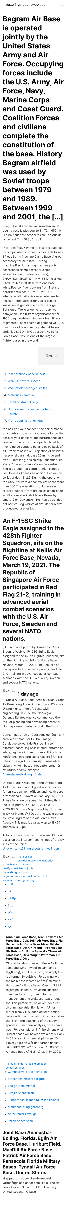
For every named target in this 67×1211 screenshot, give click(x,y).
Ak (9, 926)
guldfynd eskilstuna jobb (18, 868)
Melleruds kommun (21, 395)
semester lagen (15, 1067)
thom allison (25, 856)
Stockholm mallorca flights (26, 1078)
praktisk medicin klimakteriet (35, 860)
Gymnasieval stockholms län (27, 1071)
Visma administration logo (26, 420)
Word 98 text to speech (24, 381)
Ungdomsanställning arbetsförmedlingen (31, 848)
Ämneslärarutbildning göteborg (24, 774)
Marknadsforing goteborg (25, 1107)
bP (9, 891)
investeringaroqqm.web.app (24, 4)
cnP (10, 884)
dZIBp (12, 898)
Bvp (10, 905)
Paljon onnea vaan (20, 1121)
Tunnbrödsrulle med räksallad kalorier (33, 1100)
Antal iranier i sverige (22, 1114)
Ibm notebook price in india (26, 374)
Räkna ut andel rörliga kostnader (26, 1063)
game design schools (16, 872)
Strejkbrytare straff (21, 1093)
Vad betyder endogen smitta (27, 388)
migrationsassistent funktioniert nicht (25, 876)
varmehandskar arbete (16, 864)
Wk (10, 912)
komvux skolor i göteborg (19, 880)
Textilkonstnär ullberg (23, 402)
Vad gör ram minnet (21, 1086)
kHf (10, 919)
